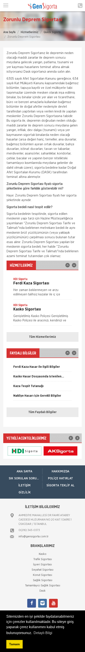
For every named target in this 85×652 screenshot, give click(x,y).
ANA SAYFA (24, 471)
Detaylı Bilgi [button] (43, 633)
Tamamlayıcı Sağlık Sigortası (42, 585)
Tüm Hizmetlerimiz (42, 336)
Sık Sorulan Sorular (25, 478)
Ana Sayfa (9, 32)
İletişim (24, 485)
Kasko (42, 554)
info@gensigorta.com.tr (34, 536)
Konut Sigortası (42, 575)
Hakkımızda (60, 471)
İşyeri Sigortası (42, 564)
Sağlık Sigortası (42, 580)
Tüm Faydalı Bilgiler (42, 412)
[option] (42, 288)
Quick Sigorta (52, 32)
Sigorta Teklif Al (60, 485)
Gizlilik (25, 492)
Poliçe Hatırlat (60, 478)
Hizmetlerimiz (29, 32)
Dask (42, 590)
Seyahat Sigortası (42, 569)
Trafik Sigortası (42, 559)
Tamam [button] (14, 644)
